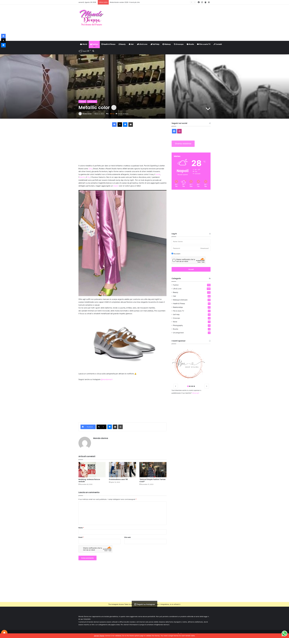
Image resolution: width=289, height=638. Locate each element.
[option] (191, 364)
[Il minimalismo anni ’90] (122, 469)
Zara (90, 169)
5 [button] (194, 386)
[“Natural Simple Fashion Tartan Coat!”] (153, 469)
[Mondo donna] (91, 17)
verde (158, 174)
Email (81, 537)
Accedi (191, 269)
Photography (178, 325)
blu (88, 177)
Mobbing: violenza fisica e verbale (89, 480)
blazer (115, 186)
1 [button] (188, 386)
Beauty (123, 44)
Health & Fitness (109, 44)
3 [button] (191, 386)
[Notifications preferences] (4, 633)
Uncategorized (178, 333)
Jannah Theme (99, 636)
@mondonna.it (106, 379)
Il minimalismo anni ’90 (118, 479)
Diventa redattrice (183, 143)
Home (82, 59)
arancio (82, 177)
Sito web (127, 537)
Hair (132, 44)
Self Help (155, 44)
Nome (81, 528)
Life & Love (143, 44)
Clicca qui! (195, 393)
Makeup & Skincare (180, 300)
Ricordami (176, 254)
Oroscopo (179, 44)
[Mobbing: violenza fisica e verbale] (92, 469)
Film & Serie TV (178, 311)
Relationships (178, 307)
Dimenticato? (204, 248)
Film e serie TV (204, 44)
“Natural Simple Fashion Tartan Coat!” (152, 480)
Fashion (95, 44)
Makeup (167, 44)
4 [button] (192, 386)
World (84, 44)
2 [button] (189, 386)
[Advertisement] (167, 23)
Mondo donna (87, 114)
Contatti (218, 44)
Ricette (191, 44)
